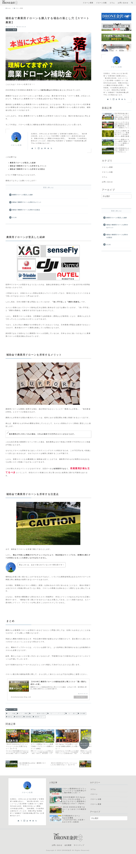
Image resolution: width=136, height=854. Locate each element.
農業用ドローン (40, 716)
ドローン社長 (16, 145)
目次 (45, 187)
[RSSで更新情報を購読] (51, 148)
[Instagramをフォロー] (38, 148)
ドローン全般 (107, 172)
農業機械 (28, 716)
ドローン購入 (72, 713)
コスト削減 (11, 713)
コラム (104, 177)
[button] (90, 429)
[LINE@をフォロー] (45, 148)
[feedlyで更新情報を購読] (48, 148)
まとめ (14, 217)
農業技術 (19, 716)
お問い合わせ (107, 182)
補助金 (10, 716)
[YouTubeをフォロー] (42, 148)
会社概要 (68, 845)
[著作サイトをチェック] (32, 148)
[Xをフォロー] (35, 148)
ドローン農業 (12, 709)
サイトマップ (79, 845)
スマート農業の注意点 (38, 713)
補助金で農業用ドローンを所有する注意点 (26, 210)
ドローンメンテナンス (56, 713)
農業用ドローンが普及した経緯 (22, 194)
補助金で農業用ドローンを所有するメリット (26, 202)
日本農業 (83, 713)
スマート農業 (23, 713)
